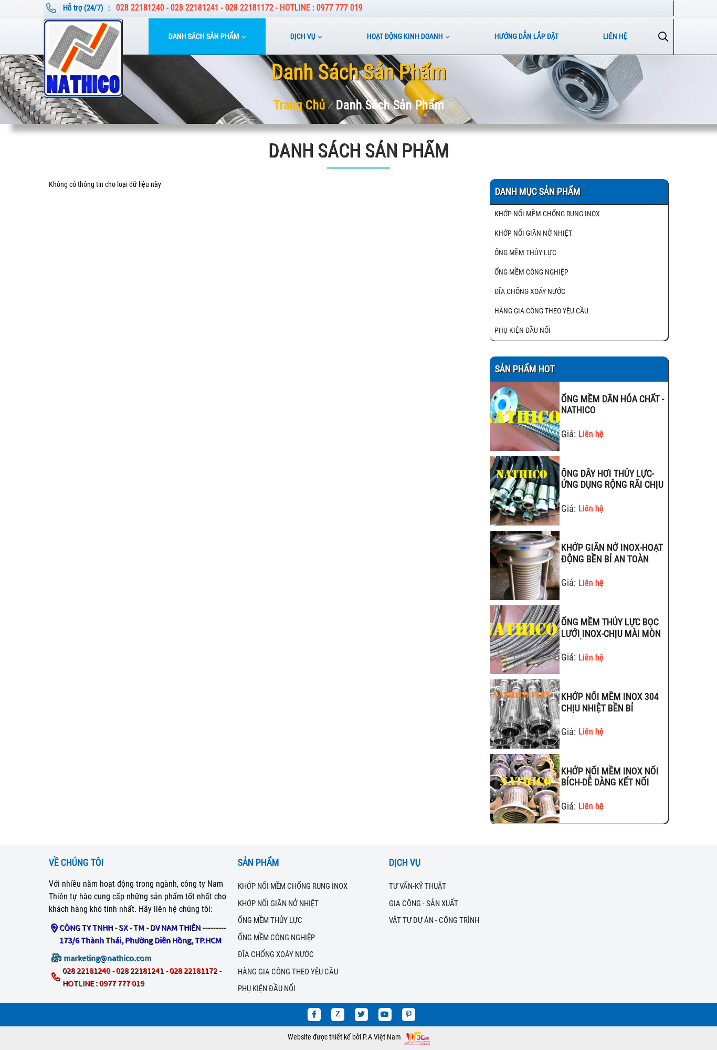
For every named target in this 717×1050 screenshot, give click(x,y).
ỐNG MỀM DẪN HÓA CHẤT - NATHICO (612, 404)
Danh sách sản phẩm (203, 36)
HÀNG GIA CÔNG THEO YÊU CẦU (541, 311)
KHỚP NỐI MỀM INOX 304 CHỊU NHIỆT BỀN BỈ (610, 702)
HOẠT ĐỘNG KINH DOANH (405, 36)
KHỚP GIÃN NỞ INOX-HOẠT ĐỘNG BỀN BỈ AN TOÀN (612, 553)
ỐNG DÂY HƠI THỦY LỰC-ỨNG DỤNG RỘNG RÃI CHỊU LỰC (612, 479)
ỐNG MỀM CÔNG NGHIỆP (531, 272)
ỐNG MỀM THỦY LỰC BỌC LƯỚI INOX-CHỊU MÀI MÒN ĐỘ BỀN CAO (611, 627)
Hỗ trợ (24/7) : (87, 8)
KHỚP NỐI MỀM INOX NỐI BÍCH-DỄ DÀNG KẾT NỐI (610, 776)
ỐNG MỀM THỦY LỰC (525, 252)
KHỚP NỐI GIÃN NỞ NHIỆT (533, 233)
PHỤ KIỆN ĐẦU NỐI (522, 330)
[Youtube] (385, 1014)
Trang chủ (299, 105)
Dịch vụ (302, 36)
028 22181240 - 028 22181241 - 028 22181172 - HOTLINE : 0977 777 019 (239, 8)
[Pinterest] (408, 1014)
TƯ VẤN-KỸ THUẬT (417, 886)
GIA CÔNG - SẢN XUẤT (423, 903)
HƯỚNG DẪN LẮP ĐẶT (526, 36)
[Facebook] (314, 1014)
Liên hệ (615, 36)
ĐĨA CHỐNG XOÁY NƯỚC (529, 291)
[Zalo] (337, 1014)
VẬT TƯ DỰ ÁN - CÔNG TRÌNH (434, 920)
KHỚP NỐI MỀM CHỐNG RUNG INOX (547, 213)
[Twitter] (361, 1014)
